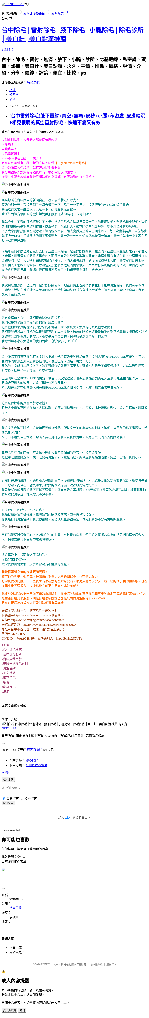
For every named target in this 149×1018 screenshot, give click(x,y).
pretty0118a (9, 727)
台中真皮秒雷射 (36, 765)
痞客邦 (31, 749)
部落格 (14, 94)
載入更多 (8, 779)
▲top (5, 772)
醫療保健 (32, 760)
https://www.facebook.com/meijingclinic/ (39, 615)
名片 (12, 99)
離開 (22, 1010)
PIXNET (45, 964)
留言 (40, 749)
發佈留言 (8, 803)
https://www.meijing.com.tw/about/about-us (37, 620)
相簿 (12, 90)
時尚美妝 (33, 82)
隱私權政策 (96, 964)
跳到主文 (8, 49)
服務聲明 (111, 964)
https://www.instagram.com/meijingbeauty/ (49, 624)
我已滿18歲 (9, 1010)
